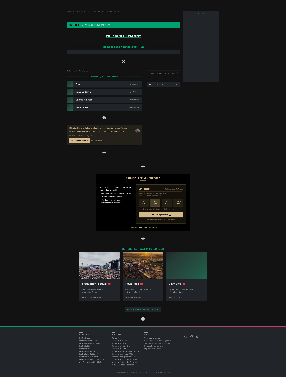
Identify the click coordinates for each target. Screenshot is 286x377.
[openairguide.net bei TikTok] (197, 336)
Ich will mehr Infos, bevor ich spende (142, 227)
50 (166, 202)
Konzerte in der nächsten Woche (125, 351)
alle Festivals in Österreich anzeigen (142, 309)
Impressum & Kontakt (153, 349)
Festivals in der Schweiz (89, 341)
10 (143, 202)
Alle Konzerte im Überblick (123, 365)
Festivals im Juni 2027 (88, 351)
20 (155, 202)
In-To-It (101, 11)
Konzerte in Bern (119, 343)
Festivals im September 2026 (91, 359)
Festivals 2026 (85, 346)
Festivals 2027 (85, 349)
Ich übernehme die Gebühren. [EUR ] (156, 209)
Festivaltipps (84, 338)
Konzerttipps (117, 338)
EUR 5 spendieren (78, 141)
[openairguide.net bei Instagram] (186, 336)
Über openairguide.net (153, 338)
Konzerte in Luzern (120, 349)
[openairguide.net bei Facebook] (191, 336)
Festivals (81, 11)
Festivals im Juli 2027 (88, 354)
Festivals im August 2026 (90, 357)
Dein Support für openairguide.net (158, 341)
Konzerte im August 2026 (122, 354)
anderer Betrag (178, 202)
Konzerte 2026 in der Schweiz (124, 359)
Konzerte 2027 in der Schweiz (124, 362)
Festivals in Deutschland (89, 343)
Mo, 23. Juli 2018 (164, 84)
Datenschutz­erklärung (153, 346)
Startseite (71, 11)
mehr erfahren (96, 141)
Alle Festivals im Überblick (90, 362)
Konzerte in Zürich (119, 341)
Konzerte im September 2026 (124, 357)
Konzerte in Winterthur (121, 346)
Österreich (91, 11)
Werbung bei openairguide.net (157, 343)
